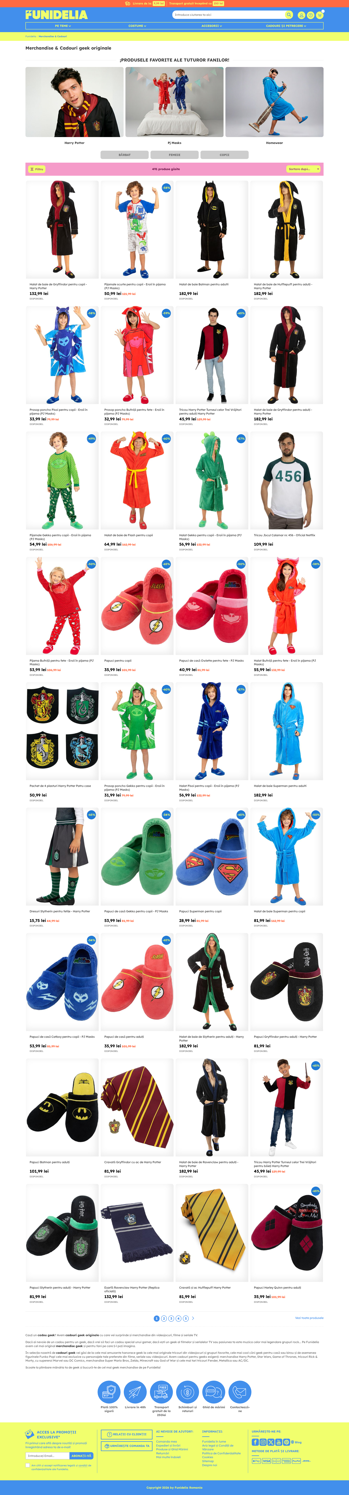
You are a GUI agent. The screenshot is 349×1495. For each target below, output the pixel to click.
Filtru (39, 169)
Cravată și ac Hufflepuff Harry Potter (205, 1287)
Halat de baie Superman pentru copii (279, 911)
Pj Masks (174, 143)
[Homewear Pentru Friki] (274, 102)
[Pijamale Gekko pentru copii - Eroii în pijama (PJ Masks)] (62, 480)
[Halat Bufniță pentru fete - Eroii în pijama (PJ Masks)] (286, 606)
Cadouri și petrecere (284, 25)
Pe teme (61, 25)
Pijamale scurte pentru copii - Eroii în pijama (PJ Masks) (135, 286)
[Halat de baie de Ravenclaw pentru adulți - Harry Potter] (212, 1107)
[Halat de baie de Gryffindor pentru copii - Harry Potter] (62, 230)
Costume (136, 25)
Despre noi (209, 1465)
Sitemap (208, 1461)
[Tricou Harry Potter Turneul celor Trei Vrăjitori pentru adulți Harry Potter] (212, 355)
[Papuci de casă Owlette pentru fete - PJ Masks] (212, 606)
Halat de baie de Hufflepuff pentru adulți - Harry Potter (283, 286)
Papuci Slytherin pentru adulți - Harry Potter (60, 1287)
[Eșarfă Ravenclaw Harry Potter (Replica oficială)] (137, 1233)
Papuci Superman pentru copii (200, 911)
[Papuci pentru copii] (137, 606)
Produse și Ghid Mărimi (172, 1449)
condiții (83, 1465)
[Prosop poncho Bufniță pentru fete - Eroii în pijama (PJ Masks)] (137, 355)
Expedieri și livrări (168, 1445)
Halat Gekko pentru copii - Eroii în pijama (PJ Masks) (210, 537)
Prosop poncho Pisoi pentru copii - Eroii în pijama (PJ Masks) (59, 411)
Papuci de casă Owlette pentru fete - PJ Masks (211, 660)
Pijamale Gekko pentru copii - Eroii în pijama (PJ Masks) (60, 537)
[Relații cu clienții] (310, 15)
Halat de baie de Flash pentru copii (128, 535)
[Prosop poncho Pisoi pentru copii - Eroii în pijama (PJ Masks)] (62, 355)
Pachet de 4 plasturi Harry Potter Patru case (60, 786)
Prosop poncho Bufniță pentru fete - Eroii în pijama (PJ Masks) (134, 411)
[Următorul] (193, 1318)
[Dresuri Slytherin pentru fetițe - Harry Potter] (62, 857)
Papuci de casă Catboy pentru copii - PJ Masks (62, 1036)
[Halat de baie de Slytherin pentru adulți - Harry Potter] (212, 982)
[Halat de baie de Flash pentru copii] (137, 480)
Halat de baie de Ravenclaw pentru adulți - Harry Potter (208, 1164)
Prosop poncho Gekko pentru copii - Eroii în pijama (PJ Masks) (134, 787)
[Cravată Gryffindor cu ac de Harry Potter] (137, 1107)
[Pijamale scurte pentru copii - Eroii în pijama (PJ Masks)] (137, 230)
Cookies (207, 1457)
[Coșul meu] (320, 15)
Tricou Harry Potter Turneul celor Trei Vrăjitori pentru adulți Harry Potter (210, 411)
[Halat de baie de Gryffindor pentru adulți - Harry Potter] (286, 355)
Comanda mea (166, 1441)
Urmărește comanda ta (129, 1446)
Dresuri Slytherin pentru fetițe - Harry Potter (60, 911)
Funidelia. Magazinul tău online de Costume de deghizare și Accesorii (56, 14)
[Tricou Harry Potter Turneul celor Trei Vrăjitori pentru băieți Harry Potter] (286, 1107)
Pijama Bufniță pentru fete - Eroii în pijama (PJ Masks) (62, 662)
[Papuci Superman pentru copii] (212, 857)
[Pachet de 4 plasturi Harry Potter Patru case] (62, 731)
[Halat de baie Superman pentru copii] (286, 857)
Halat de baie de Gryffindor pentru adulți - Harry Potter (283, 411)
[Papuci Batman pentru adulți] (62, 1107)
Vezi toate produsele (309, 1318)
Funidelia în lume (214, 1441)
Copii (224, 155)
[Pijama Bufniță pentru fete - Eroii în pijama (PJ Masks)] (62, 606)
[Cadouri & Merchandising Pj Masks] (174, 102)
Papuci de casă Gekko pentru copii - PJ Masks (136, 911)
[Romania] (255, 1443)
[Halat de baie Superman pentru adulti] (286, 731)
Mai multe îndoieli (168, 1457)
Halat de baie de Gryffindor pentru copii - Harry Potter (58, 286)
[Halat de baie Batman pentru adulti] (212, 230)
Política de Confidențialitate (221, 1453)
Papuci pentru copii (117, 660)
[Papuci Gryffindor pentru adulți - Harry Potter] (286, 982)
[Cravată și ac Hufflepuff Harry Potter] (212, 1233)
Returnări (162, 1453)
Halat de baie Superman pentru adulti (280, 786)
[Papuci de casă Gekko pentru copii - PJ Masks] (137, 857)
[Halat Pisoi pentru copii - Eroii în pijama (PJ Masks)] (212, 731)
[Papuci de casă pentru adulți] (137, 982)
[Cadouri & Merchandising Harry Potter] (74, 102)
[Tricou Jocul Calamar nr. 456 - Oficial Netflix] (286, 480)
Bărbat (125, 155)
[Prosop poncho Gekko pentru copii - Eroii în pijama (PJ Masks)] (137, 731)
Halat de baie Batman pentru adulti (203, 284)
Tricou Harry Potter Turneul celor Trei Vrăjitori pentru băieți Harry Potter (285, 1164)
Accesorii (210, 25)
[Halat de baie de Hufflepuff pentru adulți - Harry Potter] (286, 230)
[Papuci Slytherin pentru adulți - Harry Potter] (62, 1233)
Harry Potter (75, 143)
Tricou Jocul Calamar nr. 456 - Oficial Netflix (284, 535)
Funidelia (30, 36)
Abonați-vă (81, 1456)
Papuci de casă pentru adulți (124, 1036)
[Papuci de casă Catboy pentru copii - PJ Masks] (62, 982)
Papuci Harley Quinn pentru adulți (277, 1287)
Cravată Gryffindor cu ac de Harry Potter (132, 1162)
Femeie (174, 155)
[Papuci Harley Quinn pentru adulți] (286, 1233)
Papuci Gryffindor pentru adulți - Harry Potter (285, 1036)
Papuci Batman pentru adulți (50, 1162)
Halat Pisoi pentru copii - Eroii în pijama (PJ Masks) (209, 787)
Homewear (274, 143)
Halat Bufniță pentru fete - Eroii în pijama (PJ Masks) (285, 662)
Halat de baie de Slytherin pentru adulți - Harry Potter (211, 1038)
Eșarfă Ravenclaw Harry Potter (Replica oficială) (131, 1289)
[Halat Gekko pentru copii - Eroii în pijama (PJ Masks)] (212, 480)
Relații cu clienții (129, 1434)
